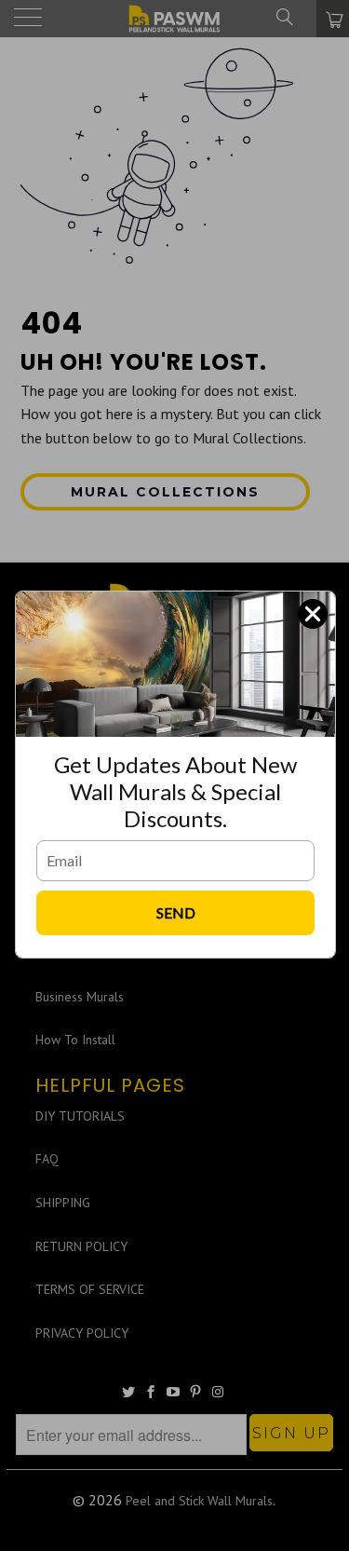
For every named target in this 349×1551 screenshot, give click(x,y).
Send (175, 912)
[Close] (313, 614)
